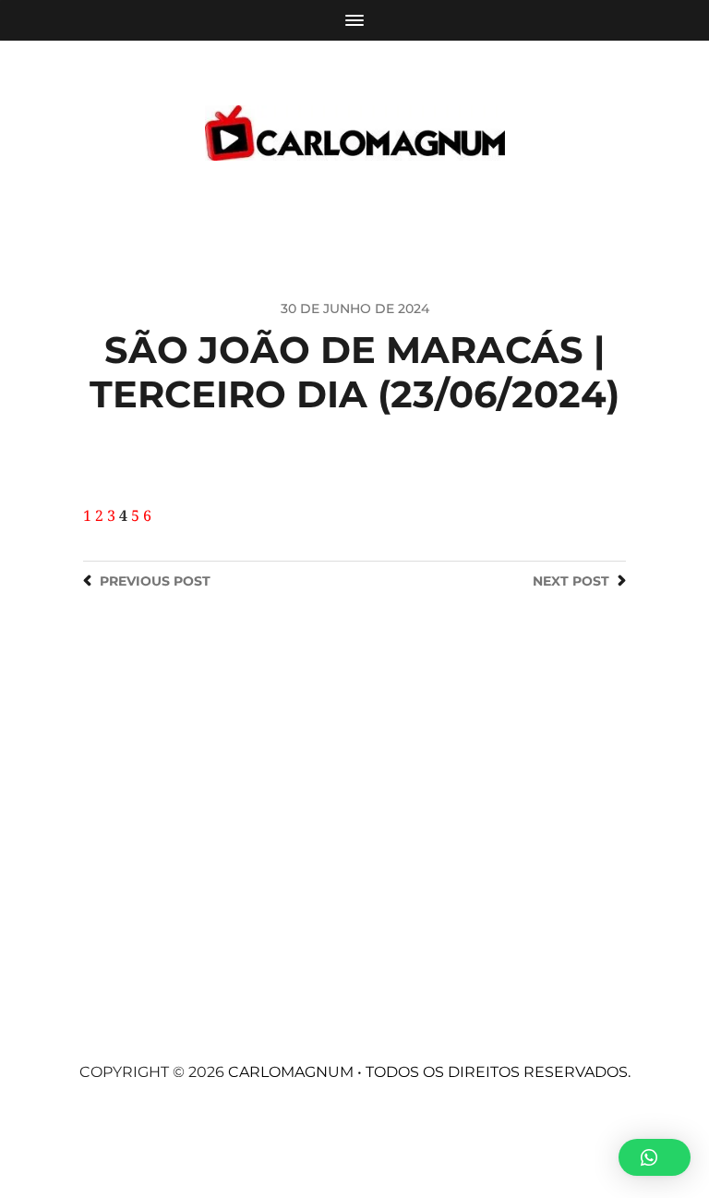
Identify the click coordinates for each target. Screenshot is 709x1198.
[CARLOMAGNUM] (355, 133)
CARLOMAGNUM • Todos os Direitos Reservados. (429, 1072)
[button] (655, 1157)
